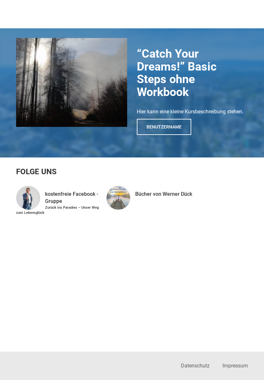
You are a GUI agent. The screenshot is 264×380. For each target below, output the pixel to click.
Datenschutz (195, 366)
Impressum (235, 366)
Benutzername (164, 126)
